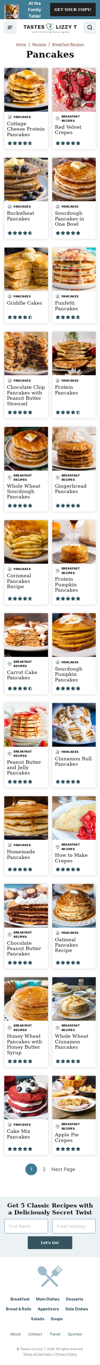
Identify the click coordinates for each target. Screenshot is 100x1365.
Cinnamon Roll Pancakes (73, 761)
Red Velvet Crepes (68, 129)
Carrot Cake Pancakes (22, 674)
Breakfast (20, 1299)
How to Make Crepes (71, 857)
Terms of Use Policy (38, 1354)
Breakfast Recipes (68, 44)
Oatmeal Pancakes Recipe (66, 945)
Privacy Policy (66, 1354)
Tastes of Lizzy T (50, 28)
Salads (37, 1318)
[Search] (89, 27)
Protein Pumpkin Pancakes (66, 584)
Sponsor (75, 1334)
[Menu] (10, 27)
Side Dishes (76, 1308)
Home (21, 44)
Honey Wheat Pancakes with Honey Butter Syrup (24, 1044)
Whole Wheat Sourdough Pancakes (23, 491)
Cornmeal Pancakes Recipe (19, 581)
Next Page (63, 1170)
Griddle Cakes (24, 303)
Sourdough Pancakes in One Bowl (69, 218)
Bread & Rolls (18, 1308)
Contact (35, 1334)
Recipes (39, 44)
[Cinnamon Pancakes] (74, 999)
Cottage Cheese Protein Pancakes (26, 129)
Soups (57, 1318)
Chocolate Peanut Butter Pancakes (24, 948)
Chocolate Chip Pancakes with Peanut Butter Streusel (26, 395)
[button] (10, 143)
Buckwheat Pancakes (20, 215)
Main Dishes (47, 1299)
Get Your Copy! (72, 9)
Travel (55, 1334)
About (15, 1334)
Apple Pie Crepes (67, 1137)
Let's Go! (50, 1243)
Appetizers (48, 1308)
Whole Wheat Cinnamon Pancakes (71, 1041)
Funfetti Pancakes (66, 305)
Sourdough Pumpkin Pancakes (68, 674)
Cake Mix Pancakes (18, 1133)
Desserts (74, 1299)
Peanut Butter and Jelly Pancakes (24, 767)
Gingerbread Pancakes (71, 488)
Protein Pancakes (66, 389)
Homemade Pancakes (21, 854)
